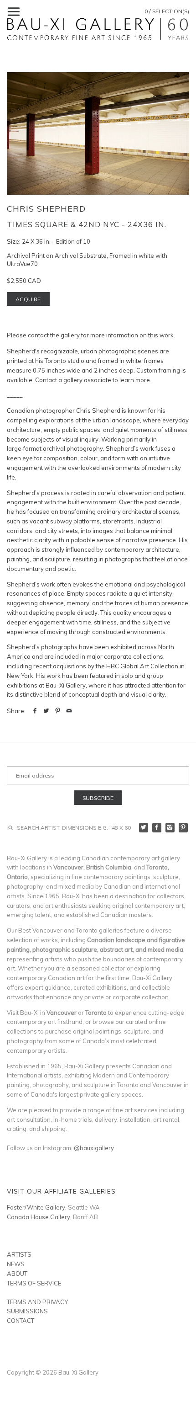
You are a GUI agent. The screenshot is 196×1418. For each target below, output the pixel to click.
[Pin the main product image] (58, 710)
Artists (19, 1254)
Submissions (27, 1311)
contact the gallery (54, 335)
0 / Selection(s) (166, 11)
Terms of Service (34, 1283)
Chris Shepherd (46, 208)
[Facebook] (157, 827)
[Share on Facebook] (35, 710)
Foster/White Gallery (36, 1207)
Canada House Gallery (38, 1217)
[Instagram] (170, 827)
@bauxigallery (94, 1147)
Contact (20, 1320)
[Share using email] (69, 710)
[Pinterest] (183, 827)
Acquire (28, 299)
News (16, 1264)
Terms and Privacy (37, 1302)
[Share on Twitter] (46, 710)
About (17, 1273)
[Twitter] (144, 827)
